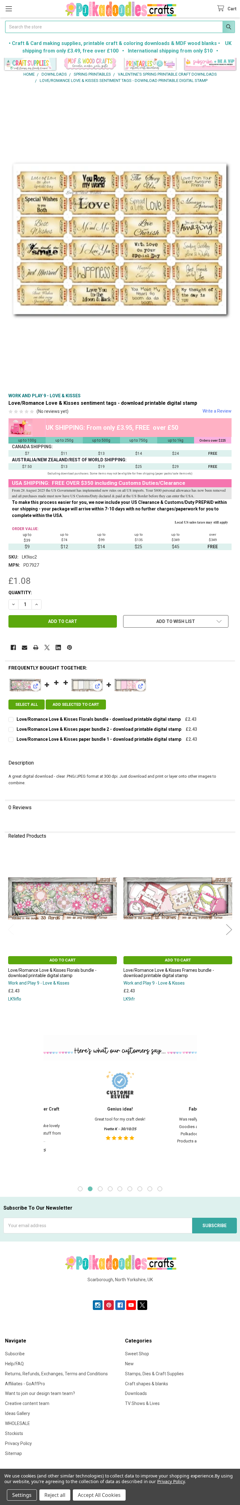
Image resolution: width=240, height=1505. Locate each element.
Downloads (136, 1393)
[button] (30, 64)
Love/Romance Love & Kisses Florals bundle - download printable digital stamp (99, 719)
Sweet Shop (137, 1353)
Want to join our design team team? (40, 1393)
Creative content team (27, 1403)
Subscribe (15, 1353)
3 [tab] (100, 1188)
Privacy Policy (18, 1443)
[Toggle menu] (8, 8)
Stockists (14, 1433)
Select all (26, 704)
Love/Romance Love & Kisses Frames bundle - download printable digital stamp (168, 973)
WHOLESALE (17, 1423)
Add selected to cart (75, 704)
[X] (47, 647)
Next (229, 929)
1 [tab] (80, 1188)
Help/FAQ (14, 1363)
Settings (22, 1495)
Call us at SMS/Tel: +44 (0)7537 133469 (120, 1289)
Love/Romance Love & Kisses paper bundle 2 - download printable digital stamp (99, 729)
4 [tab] (110, 1188)
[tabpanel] (120, 1122)
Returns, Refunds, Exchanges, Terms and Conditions (56, 1373)
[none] (120, 239)
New (129, 1363)
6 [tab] (130, 1188)
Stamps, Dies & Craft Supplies (154, 1373)
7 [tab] (140, 1188)
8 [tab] (150, 1188)
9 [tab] (160, 1188)
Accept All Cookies (99, 1495)
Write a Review (217, 411)
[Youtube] (131, 1305)
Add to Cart (62, 960)
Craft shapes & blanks (146, 1383)
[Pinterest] (69, 647)
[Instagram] (97, 1305)
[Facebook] (13, 647)
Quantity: (20, 592)
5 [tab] (120, 1188)
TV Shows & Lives (142, 1403)
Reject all (54, 1495)
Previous (11, 929)
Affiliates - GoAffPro (25, 1383)
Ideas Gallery (17, 1413)
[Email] (24, 647)
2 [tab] (90, 1188)
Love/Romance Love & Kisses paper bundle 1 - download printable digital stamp (99, 739)
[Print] (36, 647)
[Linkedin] (58, 647)
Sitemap (13, 1453)
